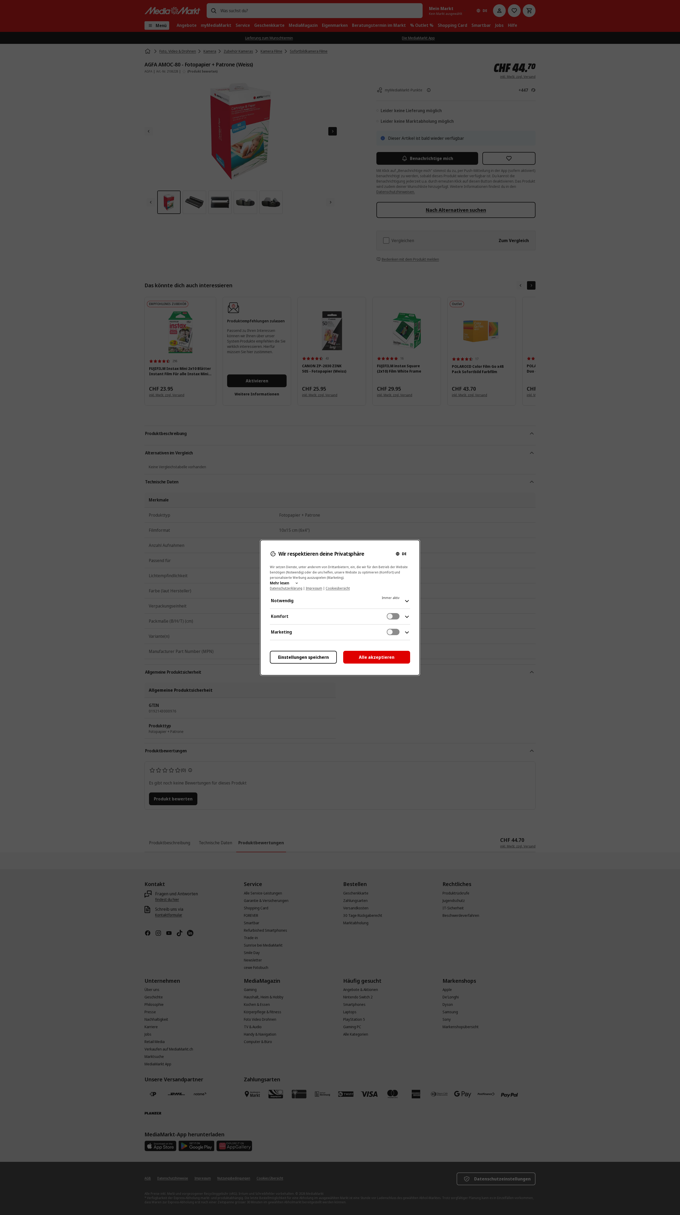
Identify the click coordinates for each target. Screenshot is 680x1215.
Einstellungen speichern (303, 657)
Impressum (314, 588)
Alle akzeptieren (376, 657)
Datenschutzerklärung (286, 588)
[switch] (393, 616)
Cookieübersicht (338, 588)
